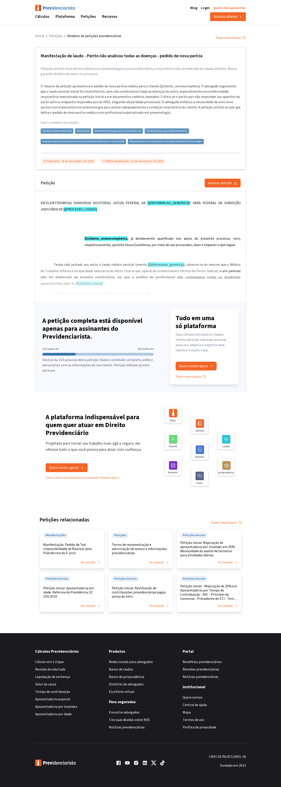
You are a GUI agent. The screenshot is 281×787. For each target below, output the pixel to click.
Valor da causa (45, 684)
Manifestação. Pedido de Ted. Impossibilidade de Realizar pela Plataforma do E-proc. (67, 549)
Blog (193, 7)
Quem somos (192, 697)
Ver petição (88, 562)
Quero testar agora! (64, 467)
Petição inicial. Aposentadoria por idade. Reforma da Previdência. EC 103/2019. (68, 592)
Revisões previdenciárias (201, 669)
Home (39, 36)
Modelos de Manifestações (57, 131)
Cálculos (42, 16)
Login (205, 7)
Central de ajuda (195, 705)
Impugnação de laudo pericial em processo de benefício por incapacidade (83, 141)
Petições (88, 16)
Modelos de (83, 131)
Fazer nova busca (228, 37)
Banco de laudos (121, 669)
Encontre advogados (124, 712)
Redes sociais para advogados (131, 662)
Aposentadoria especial (52, 699)
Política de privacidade (199, 727)
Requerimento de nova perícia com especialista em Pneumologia (166, 141)
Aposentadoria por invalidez (56, 707)
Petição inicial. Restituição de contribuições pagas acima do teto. (139, 592)
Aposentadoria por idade (53, 714)
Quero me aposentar (229, 7)
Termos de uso (193, 720)
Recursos (109, 16)
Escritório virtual (121, 692)
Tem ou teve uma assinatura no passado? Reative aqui (81, 478)
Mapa (187, 712)
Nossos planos (226, 16)
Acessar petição (220, 183)
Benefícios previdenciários (202, 662)
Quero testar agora (193, 366)
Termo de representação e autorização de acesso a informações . (139, 549)
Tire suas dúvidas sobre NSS (129, 720)
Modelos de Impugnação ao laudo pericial (118, 131)
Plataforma (65, 16)
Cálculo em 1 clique (49, 662)
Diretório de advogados (126, 684)
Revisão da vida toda (50, 669)
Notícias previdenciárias (127, 727)
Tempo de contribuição (52, 692)
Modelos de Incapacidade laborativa (166, 131)
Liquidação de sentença (52, 677)
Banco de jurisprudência (126, 677)
